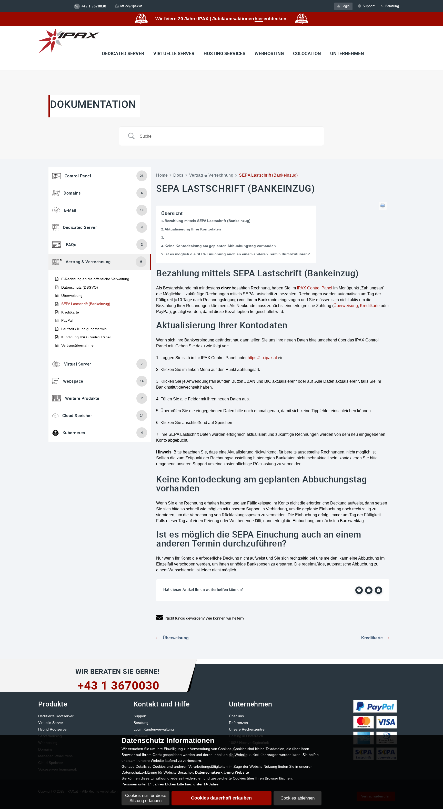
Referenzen (238, 723)
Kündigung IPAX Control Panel (85, 337)
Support (369, 6)
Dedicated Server (123, 53)
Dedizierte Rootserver (56, 716)
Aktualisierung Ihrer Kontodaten (193, 229)
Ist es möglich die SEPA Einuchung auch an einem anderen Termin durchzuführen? (237, 254)
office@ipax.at (131, 6)
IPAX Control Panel (314, 288)
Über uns (236, 716)
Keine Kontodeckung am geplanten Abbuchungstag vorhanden (220, 246)
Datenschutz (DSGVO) (79, 287)
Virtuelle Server (50, 723)
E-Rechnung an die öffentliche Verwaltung (95, 279)
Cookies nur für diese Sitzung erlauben (145, 798)
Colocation (307, 53)
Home (162, 175)
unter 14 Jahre (205, 784)
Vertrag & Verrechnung (211, 175)
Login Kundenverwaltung (154, 729)
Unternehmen (347, 53)
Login (344, 6)
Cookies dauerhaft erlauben (221, 798)
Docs (178, 175)
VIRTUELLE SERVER (173, 53)
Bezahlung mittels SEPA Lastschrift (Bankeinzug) (207, 221)
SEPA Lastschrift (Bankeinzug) (85, 304)
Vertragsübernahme (77, 345)
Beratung (391, 6)
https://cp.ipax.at (262, 358)
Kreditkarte (70, 312)
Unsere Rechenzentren (248, 729)
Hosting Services (224, 53)
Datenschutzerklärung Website (222, 772)
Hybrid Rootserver (53, 729)
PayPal (67, 320)
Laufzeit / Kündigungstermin (84, 329)
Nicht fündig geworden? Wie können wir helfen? (204, 618)
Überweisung (72, 296)
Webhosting (269, 53)
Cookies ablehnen (297, 798)
